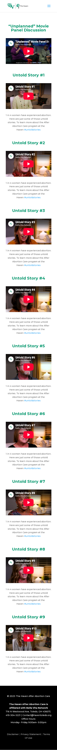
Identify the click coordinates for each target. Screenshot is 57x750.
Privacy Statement (31, 734)
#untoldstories (32, 129)
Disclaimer (13, 734)
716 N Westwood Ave (17, 711)
